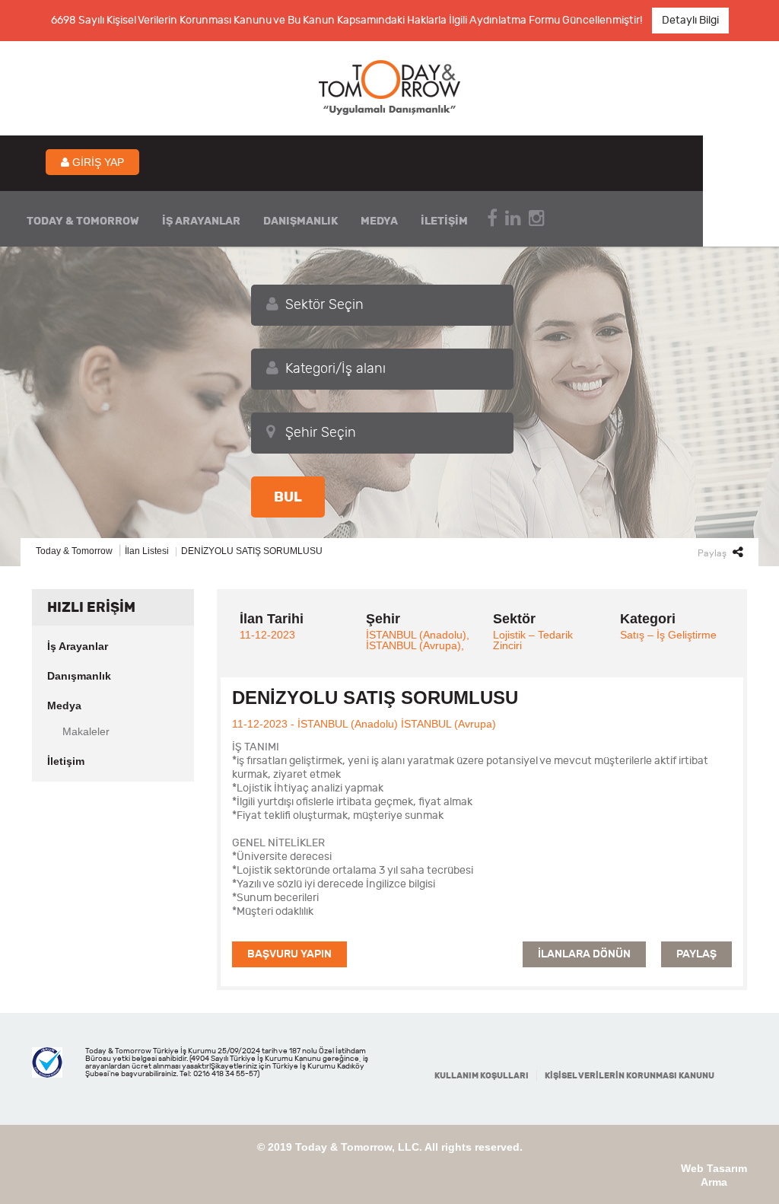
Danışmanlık (79, 676)
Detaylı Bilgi (690, 20)
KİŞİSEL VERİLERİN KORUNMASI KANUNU (629, 1076)
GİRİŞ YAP (96, 162)
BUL (288, 497)
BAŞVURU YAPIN (289, 954)
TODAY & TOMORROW (83, 221)
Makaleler (86, 731)
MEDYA (379, 221)
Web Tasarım (714, 1168)
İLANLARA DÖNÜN (584, 954)
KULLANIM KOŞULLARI (481, 1076)
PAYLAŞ (696, 954)
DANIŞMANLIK (300, 221)
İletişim (65, 761)
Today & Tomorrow (74, 551)
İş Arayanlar (77, 646)
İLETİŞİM (444, 221)
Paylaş (713, 553)
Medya (64, 705)
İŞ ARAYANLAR (201, 221)
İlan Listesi (147, 551)
